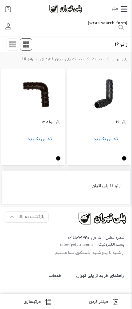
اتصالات (98, 59)
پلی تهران (119, 59)
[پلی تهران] (102, 218)
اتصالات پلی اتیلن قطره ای (62, 59)
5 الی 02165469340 (84, 238)
